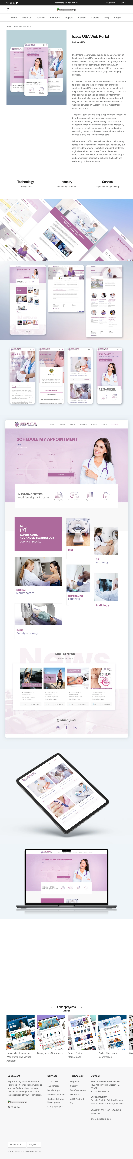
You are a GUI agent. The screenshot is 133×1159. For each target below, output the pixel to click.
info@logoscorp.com (101, 1119)
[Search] (8, 9)
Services (40, 17)
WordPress (75, 1094)
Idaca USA (80, 42)
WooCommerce (78, 1090)
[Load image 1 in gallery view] (36, 67)
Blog (106, 17)
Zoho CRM (52, 1081)
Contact (82, 17)
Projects (69, 17)
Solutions (55, 17)
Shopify (74, 1086)
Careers (95, 17)
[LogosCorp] (66, 9)
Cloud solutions (54, 1106)
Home (14, 17)
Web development (56, 1094)
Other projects (66, 1006)
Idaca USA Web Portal (22, 26)
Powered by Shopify (33, 1151)
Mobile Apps (53, 1090)
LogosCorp (19, 1151)
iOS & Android (77, 1099)
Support (118, 17)
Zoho (72, 1103)
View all (66, 1010)
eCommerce (53, 1086)
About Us (26, 17)
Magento (74, 1081)
